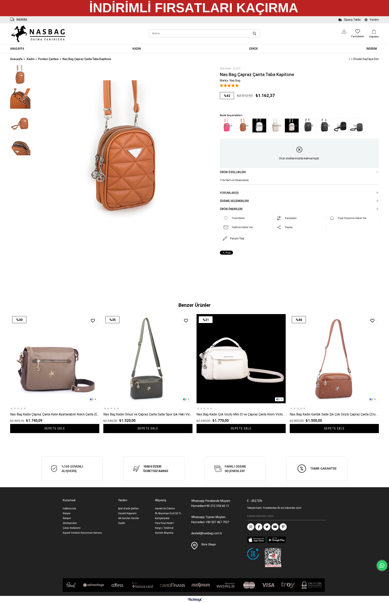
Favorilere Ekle (92, 320)
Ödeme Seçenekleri (234, 201)
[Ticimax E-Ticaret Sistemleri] (194, 600)
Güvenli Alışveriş (164, 532)
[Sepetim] (374, 31)
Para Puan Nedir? (164, 523)
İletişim (67, 518)
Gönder (323, 516)
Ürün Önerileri (231, 209)
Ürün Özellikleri (233, 172)
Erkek (253, 48)
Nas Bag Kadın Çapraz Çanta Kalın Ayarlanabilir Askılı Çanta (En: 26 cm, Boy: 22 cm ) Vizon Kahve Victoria (54, 414)
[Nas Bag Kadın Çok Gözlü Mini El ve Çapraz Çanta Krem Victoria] (241, 358)
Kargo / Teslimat (164, 528)
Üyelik (121, 523)
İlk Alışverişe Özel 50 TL (168, 513)
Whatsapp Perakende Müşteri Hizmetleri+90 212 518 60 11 (210, 503)
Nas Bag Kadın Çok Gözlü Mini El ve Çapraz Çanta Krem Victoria (241, 414)
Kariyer (67, 513)
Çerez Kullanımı (71, 528)
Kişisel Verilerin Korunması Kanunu (82, 532)
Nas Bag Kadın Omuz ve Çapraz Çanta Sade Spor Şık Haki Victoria (147, 414)
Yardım (374, 19)
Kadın (137, 48)
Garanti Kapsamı (127, 513)
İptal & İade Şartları (128, 508)
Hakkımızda (69, 508)
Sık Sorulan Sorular (128, 518)
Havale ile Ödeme (165, 508)
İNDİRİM (371, 48)
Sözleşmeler (70, 523)
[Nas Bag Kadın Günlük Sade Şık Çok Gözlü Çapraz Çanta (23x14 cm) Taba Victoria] (334, 358)
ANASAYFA (17, 48)
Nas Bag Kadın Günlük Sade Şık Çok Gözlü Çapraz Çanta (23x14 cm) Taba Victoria (334, 414)
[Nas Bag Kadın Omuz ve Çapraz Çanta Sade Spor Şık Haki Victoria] (147, 358)
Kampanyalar (162, 518)
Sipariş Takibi (352, 19)
